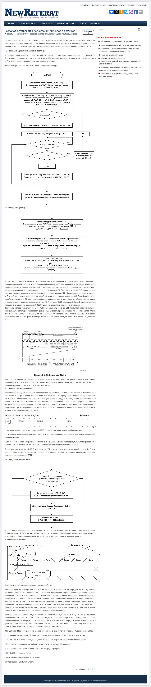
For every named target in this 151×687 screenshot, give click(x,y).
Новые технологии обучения (111, 55)
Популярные (46, 23)
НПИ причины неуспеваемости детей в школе (118, 41)
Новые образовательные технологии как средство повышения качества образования (120, 68)
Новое (95, 5)
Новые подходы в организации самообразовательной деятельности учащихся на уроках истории (120, 61)
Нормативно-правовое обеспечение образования (120, 45)
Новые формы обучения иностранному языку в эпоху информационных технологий (119, 50)
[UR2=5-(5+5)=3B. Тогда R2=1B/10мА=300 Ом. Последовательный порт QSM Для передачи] (92, 669)
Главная (85, 5)
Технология (21, 34)
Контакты (142, 5)
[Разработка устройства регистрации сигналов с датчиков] (86, 669)
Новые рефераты (27, 23)
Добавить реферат (116, 5)
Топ (103, 5)
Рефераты (9, 34)
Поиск (131, 5)
